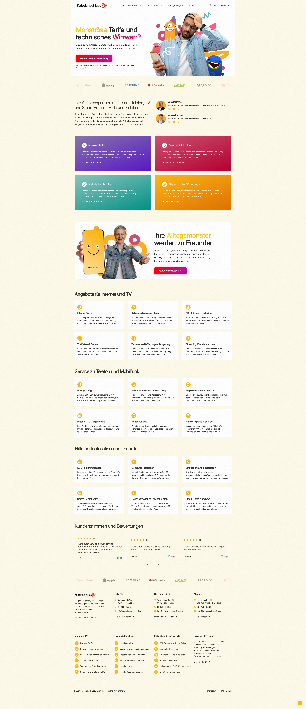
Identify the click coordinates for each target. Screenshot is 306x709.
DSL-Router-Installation (89, 467)
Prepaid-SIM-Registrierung (91, 421)
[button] (147, 564)
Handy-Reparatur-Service (199, 421)
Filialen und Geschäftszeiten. (95, 68)
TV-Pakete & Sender (87, 344)
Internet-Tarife (84, 313)
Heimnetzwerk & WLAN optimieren (149, 499)
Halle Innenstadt (162, 594)
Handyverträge (85, 390)
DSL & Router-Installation (199, 313)
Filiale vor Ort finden (204, 636)
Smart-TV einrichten (87, 499)
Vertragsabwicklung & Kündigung (148, 390)
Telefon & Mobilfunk (124, 636)
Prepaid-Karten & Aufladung (200, 390)
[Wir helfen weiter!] (300, 703)
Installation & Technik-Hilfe (167, 636)
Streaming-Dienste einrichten (201, 344)
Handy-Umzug (139, 421)
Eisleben (198, 594)
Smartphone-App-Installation (201, 467)
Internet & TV (81, 636)
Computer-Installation (142, 467)
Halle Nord (120, 594)
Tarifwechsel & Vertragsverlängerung (150, 344)
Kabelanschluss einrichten (145, 313)
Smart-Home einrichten (198, 499)
